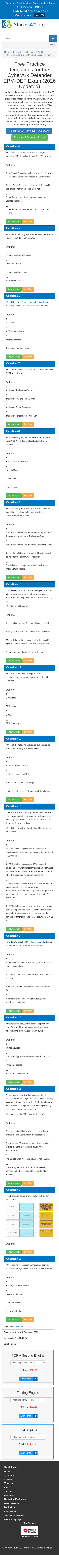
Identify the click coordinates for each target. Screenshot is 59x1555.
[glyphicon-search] (53, 38)
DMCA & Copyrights (13, 1520)
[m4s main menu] (4, 45)
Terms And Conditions (14, 1516)
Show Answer (14, 222)
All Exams (8, 1480)
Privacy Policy (10, 1512)
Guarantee (8, 1496)
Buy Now (28, 222)
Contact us (9, 1488)
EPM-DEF (40, 52)
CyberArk (17, 52)
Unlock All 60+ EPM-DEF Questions (29, 131)
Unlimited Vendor (11, 1504)
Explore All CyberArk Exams (29, 137)
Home (7, 52)
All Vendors (9, 1476)
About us (8, 1492)
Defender (29, 52)
